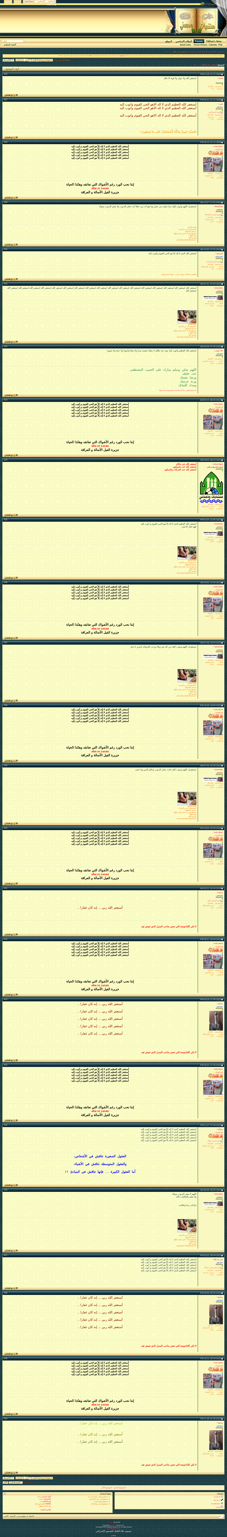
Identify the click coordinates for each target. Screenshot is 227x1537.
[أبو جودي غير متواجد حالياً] (214, 262)
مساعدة (17, 2)
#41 (5, 888)
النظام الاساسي (184, 41)
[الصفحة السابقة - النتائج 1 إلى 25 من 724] (30, 60)
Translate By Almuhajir (113, 1528)
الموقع (168, 41)
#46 (5, 1190)
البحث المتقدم (10, 45)
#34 (5, 460)
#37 (5, 642)
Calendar (213, 45)
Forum (199, 41)
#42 (5, 939)
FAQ (220, 45)
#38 (5, 705)
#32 (5, 346)
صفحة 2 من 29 (45, 60)
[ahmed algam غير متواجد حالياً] (211, 487)
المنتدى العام (208, 52)
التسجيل (8, 2)
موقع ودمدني (21, 1516)
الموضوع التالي (106, 1488)
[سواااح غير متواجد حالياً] (215, 1141)
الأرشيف (13, 1516)
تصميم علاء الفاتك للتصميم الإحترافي (113, 1531)
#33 (5, 400)
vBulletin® (113, 1525)
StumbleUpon (216, 1504)
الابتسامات (47, 1499)
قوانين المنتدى (45, 1510)
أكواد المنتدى (46, 1497)
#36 (5, 582)
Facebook (217, 1497)
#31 (5, 284)
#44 (5, 1065)
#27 (5, 100)
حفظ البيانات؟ (50, 4)
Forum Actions (200, 45)
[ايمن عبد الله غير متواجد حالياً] (213, 1268)
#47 (5, 1255)
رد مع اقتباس (9, 95)
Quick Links (185, 45)
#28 (5, 142)
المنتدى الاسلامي (195, 52)
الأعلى (5, 1482)
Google (218, 1507)
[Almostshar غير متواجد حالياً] (214, 215)
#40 (5, 828)
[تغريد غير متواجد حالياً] (216, 112)
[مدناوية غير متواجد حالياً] (215, 901)
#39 (5, 765)
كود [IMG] (47, 1501)
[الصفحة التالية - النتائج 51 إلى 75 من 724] (12, 60)
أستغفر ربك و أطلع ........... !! (205, 65)
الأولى (34, 60)
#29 (5, 202)
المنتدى (219, 52)
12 (17, 60)
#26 (5, 74)
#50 (5, 1418)
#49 (5, 1358)
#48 (5, 1293)
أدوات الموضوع (12, 69)
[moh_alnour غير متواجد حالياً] (213, 164)
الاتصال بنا (30, 1516)
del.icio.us (217, 1500)
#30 (5, 249)
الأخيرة (7, 60)
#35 (5, 520)
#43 (5, 999)
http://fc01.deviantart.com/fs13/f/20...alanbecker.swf (177, 390)
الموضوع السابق (120, 1488)
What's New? (213, 41)
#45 (5, 1125)
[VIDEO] (48, 1504)
